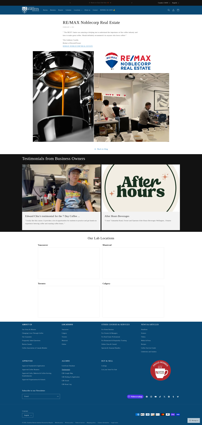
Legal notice (114, 422)
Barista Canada (27, 344)
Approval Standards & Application (33, 366)
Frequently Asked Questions (31, 340)
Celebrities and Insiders (148, 351)
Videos (143, 337)
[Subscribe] (57, 396)
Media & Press (146, 340)
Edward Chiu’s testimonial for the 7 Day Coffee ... (52, 216)
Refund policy (59, 422)
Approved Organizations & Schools (33, 379)
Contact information (103, 422)
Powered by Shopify (47, 422)
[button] (78, 10)
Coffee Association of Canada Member (34, 348)
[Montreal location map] (133, 263)
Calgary (64, 333)
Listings (104, 366)
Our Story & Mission (29, 329)
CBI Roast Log (67, 384)
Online (64, 344)
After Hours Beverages (117, 216)
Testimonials (66, 369)
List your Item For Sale (109, 369)
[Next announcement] (132, 3)
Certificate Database (68, 366)
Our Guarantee (27, 337)
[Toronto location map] (68, 301)
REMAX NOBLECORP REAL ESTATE (78, 46)
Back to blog (102, 149)
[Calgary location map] (133, 301)
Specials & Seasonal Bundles (110, 348)
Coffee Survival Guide (148, 348)
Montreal (65, 340)
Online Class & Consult (109, 344)
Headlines (144, 329)
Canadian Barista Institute (34, 422)
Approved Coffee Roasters (30, 369)
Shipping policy (91, 422)
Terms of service (80, 422)
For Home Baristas (107, 329)
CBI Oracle (65, 380)
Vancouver (65, 329)
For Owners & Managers (109, 333)
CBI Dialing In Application (71, 377)
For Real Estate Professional (110, 337)
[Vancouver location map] (68, 263)
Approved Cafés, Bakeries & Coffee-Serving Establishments (36, 374)
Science (143, 333)
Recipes (143, 344)
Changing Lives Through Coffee (32, 333)
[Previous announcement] (70, 3)
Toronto (64, 337)
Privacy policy (69, 422)
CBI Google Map (67, 373)
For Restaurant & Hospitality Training (114, 340)
